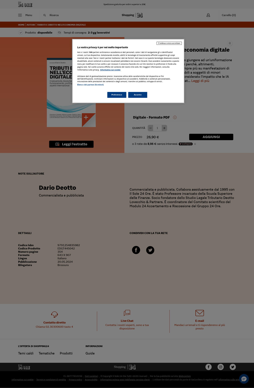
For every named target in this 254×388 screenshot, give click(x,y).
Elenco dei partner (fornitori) (90, 85)
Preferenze (116, 95)
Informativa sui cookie (110, 70)
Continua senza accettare (169, 43)
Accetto (138, 95)
